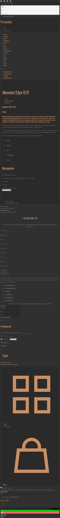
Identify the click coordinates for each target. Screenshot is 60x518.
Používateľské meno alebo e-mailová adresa (11, 332)
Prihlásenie (13, 339)
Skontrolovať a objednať (6, 362)
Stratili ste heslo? (4, 342)
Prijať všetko (4, 491)
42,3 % (8, 160)
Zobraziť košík (15, 364)
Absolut (8, 140)
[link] (13, 16)
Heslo (2, 336)
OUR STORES (5, 14)
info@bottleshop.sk (5, 210)
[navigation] (30, 356)
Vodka (5, 29)
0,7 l (8, 150)
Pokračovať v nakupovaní (6, 364)
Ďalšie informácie (9, 101)
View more (49, 508)
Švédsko (9, 145)
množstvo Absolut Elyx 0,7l (8, 188)
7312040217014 (10, 155)
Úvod (5, 27)
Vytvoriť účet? (4, 345)
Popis (6, 99)
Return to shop (15, 497)
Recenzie (7, 102)
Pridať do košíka (6, 190)
